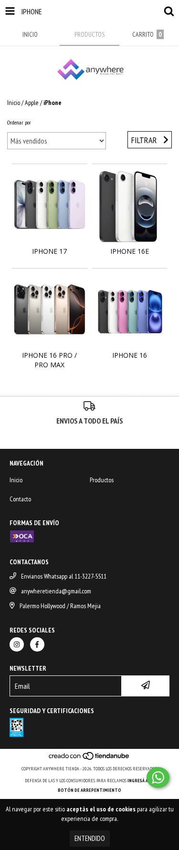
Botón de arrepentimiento (89, 790)
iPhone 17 (49, 251)
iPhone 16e (129, 251)
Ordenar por (19, 122)
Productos (102, 480)
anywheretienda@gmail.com (56, 591)
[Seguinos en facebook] (37, 644)
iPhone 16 (129, 355)
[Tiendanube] (89, 759)
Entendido (89, 838)
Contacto (20, 499)
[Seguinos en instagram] (17, 644)
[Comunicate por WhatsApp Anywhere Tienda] (158, 777)
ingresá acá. (140, 780)
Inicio (13, 102)
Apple (32, 102)
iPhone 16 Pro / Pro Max (49, 360)
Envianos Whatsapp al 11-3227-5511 (63, 576)
